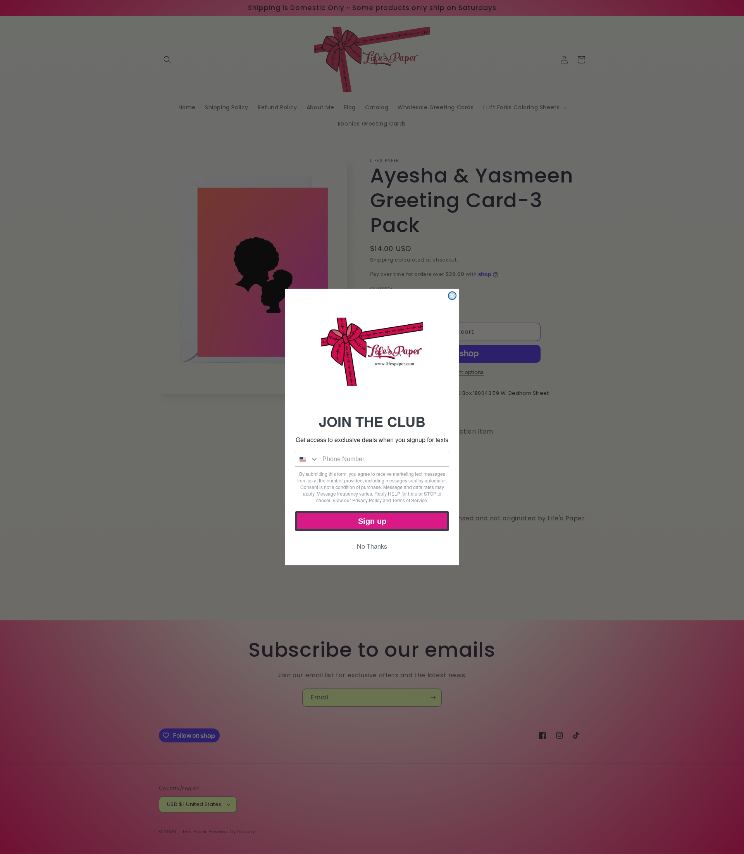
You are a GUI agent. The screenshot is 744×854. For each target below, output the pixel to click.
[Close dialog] (452, 296)
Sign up (372, 521)
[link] (372, 351)
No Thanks (372, 546)
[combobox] (307, 459)
